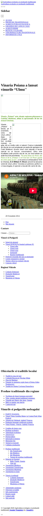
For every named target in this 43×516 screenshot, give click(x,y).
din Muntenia (15, 455)
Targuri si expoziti (12, 443)
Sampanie (13, 253)
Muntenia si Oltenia (13, 278)
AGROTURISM (12, 28)
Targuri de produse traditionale (21, 457)
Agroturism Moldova (13, 465)
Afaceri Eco (10, 435)
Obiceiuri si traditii (12, 490)
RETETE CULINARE (14, 30)
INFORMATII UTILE (14, 35)
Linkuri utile (10, 496)
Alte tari (13, 463)
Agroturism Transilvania (14, 467)
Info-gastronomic (12, 492)
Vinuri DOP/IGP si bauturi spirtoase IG (20, 244)
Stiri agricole (10, 498)
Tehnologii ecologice (13, 432)
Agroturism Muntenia (13, 470)
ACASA (9, 20)
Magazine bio (10, 441)
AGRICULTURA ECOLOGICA (18, 24)
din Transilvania (16, 451)
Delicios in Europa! (13, 459)
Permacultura (10, 437)
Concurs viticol (11, 263)
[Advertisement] (21, 59)
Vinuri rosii (14, 248)
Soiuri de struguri (12, 242)
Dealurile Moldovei (13, 274)
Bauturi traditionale (17, 255)
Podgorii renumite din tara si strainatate (20, 257)
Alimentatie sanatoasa (13, 488)
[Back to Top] (2, 514)
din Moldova (14, 453)
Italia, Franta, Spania (17, 461)
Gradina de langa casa (13, 428)
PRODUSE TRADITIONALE (17, 22)
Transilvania (10, 276)
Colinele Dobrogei (12, 272)
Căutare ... (4, 233)
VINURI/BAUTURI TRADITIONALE (20, 32)
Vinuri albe (14, 246)
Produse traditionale (13, 449)
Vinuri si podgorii (12, 476)
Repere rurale (10, 494)
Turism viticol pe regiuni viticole (17, 261)
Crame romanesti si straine (15, 259)
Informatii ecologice (13, 439)
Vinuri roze (14, 250)
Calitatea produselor (13, 445)
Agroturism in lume (13, 472)
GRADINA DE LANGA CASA (18, 26)
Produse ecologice (12, 430)
